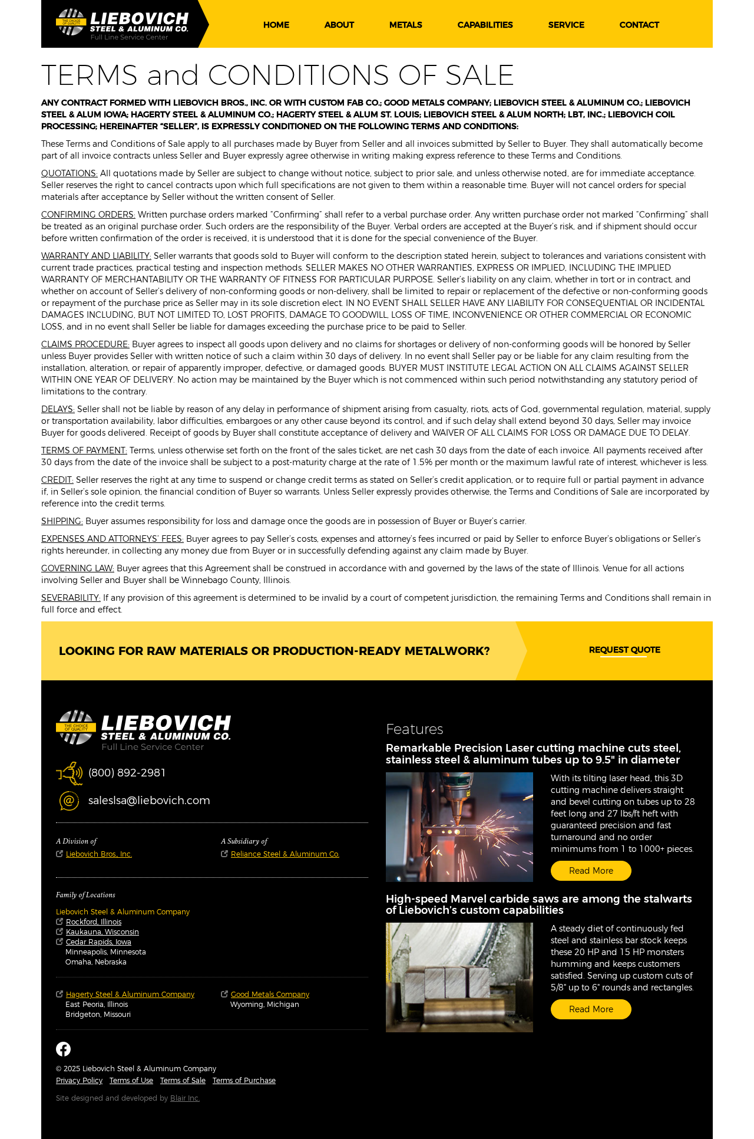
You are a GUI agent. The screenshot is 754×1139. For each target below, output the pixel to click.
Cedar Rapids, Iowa (98, 941)
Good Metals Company (270, 994)
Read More (591, 870)
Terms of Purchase (244, 1080)
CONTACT (639, 24)
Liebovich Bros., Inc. (99, 854)
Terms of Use (131, 1080)
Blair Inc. (185, 1098)
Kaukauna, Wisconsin (102, 931)
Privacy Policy (79, 1080)
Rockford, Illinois (93, 921)
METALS (405, 24)
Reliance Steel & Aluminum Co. (285, 854)
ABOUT (339, 24)
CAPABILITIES (485, 24)
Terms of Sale (183, 1080)
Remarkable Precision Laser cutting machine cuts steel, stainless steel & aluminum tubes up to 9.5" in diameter (533, 754)
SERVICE (566, 24)
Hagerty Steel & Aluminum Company (130, 994)
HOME (276, 24)
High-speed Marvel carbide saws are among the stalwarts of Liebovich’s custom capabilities (539, 905)
